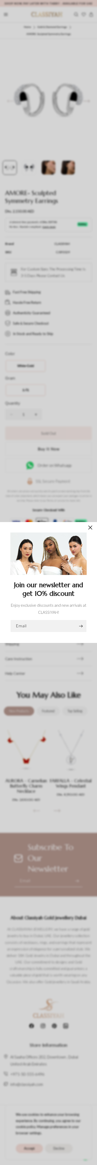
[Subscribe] (80, 626)
